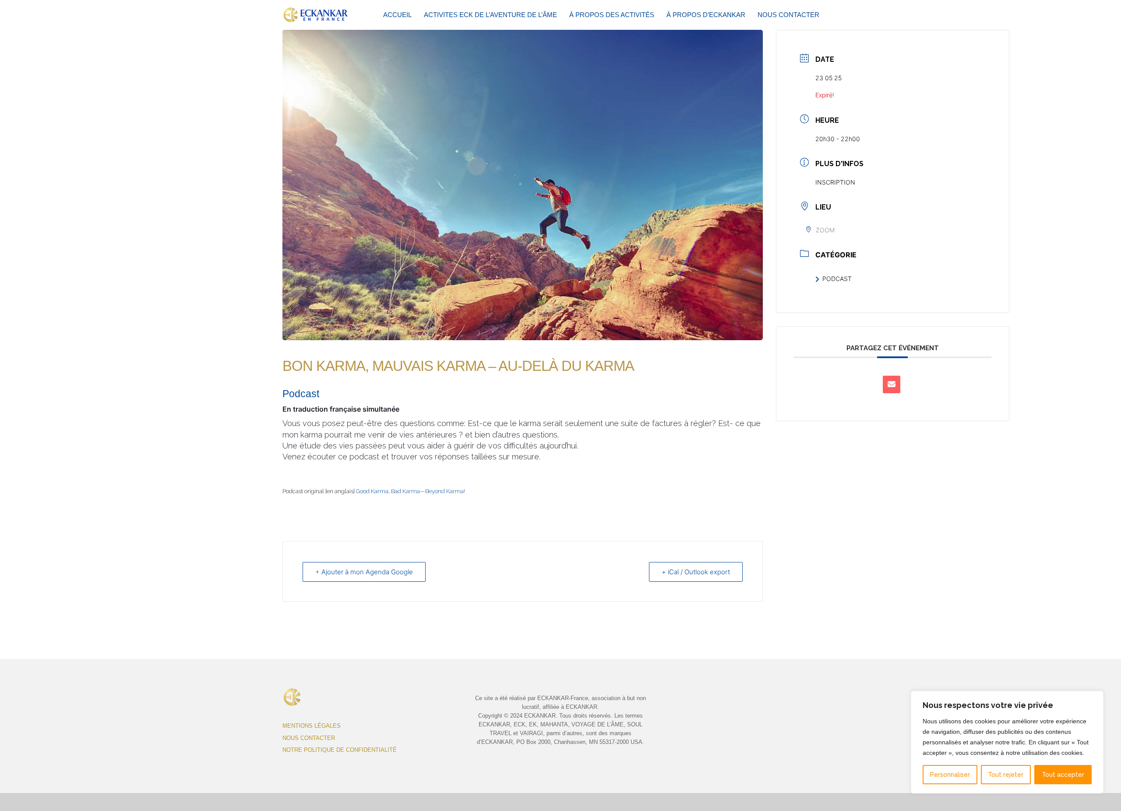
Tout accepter (1063, 774)
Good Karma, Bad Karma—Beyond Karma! (410, 491)
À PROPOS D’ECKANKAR (705, 14)
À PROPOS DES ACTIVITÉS (611, 14)
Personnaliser (950, 774)
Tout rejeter (1005, 774)
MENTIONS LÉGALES (311, 725)
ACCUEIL (397, 14)
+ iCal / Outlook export (696, 572)
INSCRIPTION (835, 182)
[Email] (891, 384)
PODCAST (837, 278)
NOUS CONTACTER (788, 14)
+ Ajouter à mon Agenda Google (364, 572)
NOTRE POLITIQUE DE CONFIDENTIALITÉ (339, 750)
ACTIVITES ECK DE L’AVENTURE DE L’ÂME (490, 14)
